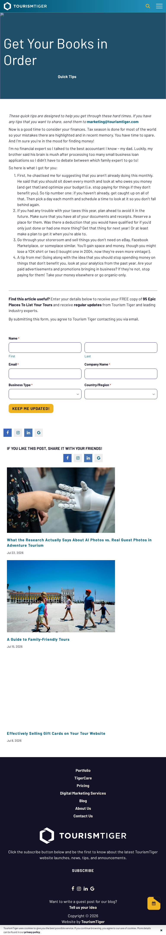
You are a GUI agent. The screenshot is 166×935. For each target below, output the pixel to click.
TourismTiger (93, 921)
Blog (83, 800)
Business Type (20, 385)
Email (14, 364)
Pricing (83, 785)
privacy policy (32, 931)
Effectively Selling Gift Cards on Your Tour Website (56, 733)
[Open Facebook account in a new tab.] (73, 888)
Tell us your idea (83, 907)
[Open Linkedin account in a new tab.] (86, 888)
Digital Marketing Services (83, 793)
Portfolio (83, 770)
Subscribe (83, 870)
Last (88, 356)
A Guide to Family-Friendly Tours (38, 639)
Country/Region (98, 385)
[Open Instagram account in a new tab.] (79, 888)
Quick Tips (67, 76)
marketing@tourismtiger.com (113, 121)
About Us (83, 808)
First (12, 356)
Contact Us (83, 815)
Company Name (97, 364)
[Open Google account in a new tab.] (92, 888)
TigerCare (83, 778)
